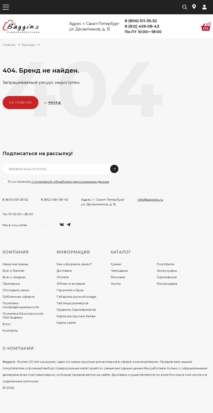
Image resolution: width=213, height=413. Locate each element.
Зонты (116, 283)
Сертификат (167, 277)
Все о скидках (14, 277)
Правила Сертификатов (76, 310)
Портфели (165, 264)
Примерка (11, 283)
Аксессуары (167, 270)
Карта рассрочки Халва (76, 316)
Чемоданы (119, 270)
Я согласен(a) (58, 181)
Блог (7, 324)
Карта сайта (66, 323)
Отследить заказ (16, 290)
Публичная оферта (19, 296)
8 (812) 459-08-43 (54, 199)
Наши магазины (15, 264)
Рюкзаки (118, 277)
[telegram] (68, 224)
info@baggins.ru (150, 199)
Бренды (28, 45)
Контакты (10, 330)
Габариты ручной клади (76, 296)
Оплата (63, 277)
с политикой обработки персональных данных (70, 181)
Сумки (116, 264)
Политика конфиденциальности (21, 305)
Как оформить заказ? (74, 264)
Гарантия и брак (70, 290)
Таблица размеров (72, 303)
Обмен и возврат (71, 283)
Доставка (64, 270)
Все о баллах (13, 270)
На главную (20, 102)
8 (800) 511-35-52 (15, 199)
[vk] (61, 224)
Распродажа (167, 283)
